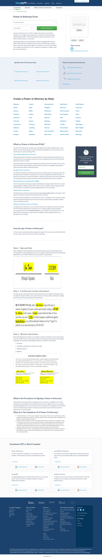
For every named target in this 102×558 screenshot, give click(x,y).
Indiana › (31, 114)
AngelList (79, 523)
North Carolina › (64, 111)
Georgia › (16, 134)
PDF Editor (45, 527)
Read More (15, 461)
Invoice (62, 511)
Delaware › (16, 127)
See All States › (66, 84)
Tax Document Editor (48, 522)
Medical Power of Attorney (21, 80)
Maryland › (32, 134)
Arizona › (16, 111)
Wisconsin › (79, 131)
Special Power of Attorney (42, 80)
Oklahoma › (63, 121)
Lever (78, 520)
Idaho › (31, 107)
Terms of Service (30, 522)
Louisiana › (32, 127)
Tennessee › (79, 107)
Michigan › (47, 107)
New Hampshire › (49, 131)
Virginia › (78, 121)
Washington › (79, 124)
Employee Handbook (65, 522)
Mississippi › (48, 114)
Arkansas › (16, 114)
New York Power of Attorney (74, 73)
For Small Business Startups (50, 513)
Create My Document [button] (47, 28)
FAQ (27, 511)
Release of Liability (64, 513)
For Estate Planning (48, 518)
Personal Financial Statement (67, 510)
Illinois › (31, 111)
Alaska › (15, 107)
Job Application (64, 514)
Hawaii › (31, 104)
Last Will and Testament (66, 524)
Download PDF (40, 467)
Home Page (29, 510)
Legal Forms (12, 510)
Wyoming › (79, 134)
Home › (15, 11)
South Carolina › (64, 134)
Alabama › (16, 104)
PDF (82, 40)
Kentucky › (32, 124)
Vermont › (78, 117)
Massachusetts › (49, 104)
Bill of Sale (62, 521)
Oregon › (62, 124)
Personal (11, 513)
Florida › (15, 131)
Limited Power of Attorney (42, 71)
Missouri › (47, 117)
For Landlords (46, 511)
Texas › (78, 111)
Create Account (83, 1)
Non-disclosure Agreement (67, 518)
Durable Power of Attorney (21, 71)
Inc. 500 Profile (81, 515)
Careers (28, 526)
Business (11, 511)
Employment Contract (65, 516)
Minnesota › (47, 111)
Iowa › (30, 117)
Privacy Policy (29, 514)
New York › (63, 107)
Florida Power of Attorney (73, 79)
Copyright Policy (30, 524)
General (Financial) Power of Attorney (24, 154)
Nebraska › (47, 124)
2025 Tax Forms (47, 510)
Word (74, 40)
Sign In (77, 1)
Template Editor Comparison (50, 521)
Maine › (31, 131)
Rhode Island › (64, 131)
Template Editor (47, 519)
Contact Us (29, 513)
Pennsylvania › (64, 127)
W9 (61, 527)
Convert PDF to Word (48, 539)
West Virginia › (80, 127)
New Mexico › (64, 104)
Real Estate (12, 514)
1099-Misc (62, 529)
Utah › (77, 114)
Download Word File (22, 467)
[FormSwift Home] (24, 3)
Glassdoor (79, 525)
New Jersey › (48, 134)
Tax (10, 516)
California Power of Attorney (74, 67)
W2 (61, 526)
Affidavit (62, 519)
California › (16, 117)
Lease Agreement (64, 530)
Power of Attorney (22, 11)
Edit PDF (45, 536)
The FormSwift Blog (82, 513)
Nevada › (47, 127)
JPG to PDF (46, 537)
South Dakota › (80, 104)
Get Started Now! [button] (86, 173)
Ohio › (62, 117)
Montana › (47, 121)
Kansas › (31, 121)
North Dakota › (64, 114)
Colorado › (16, 121)
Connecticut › (17, 124)
